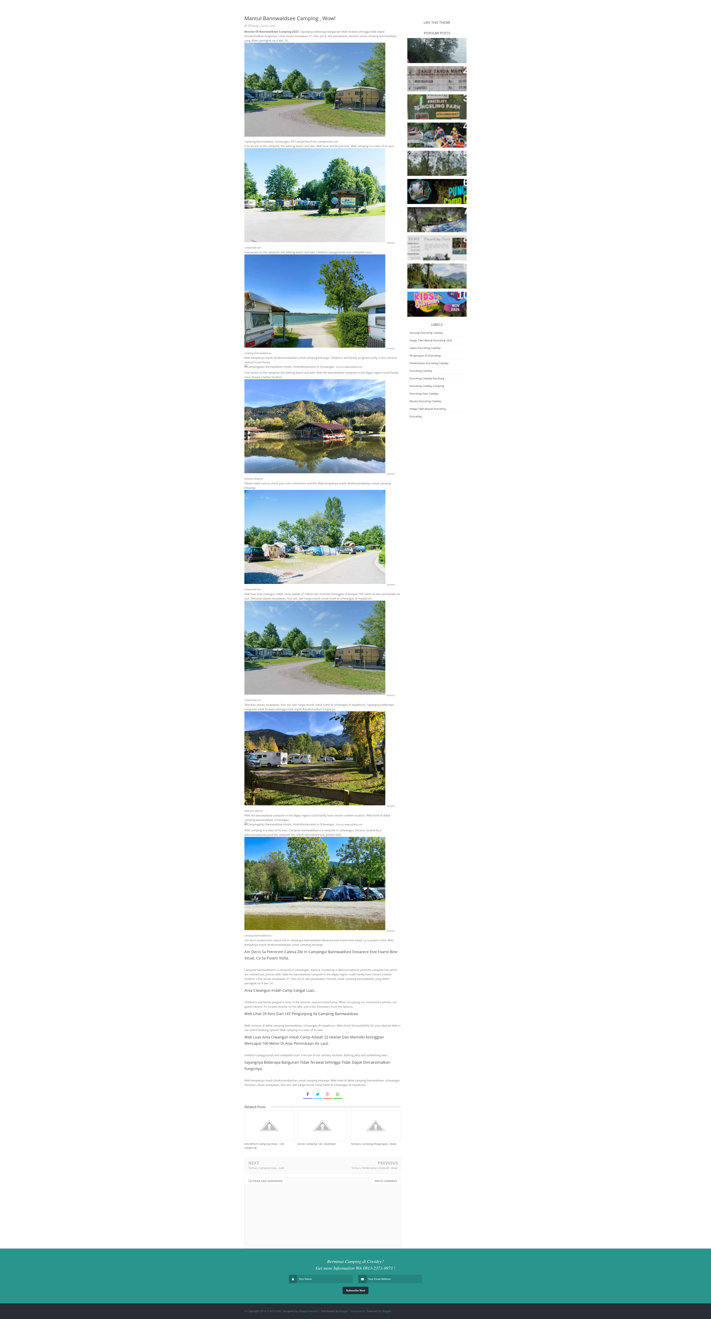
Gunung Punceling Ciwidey (426, 333)
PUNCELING (274, 1311)
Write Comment (386, 1181)
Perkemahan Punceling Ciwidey (429, 363)
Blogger (386, 1311)
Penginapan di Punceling (425, 355)
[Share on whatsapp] (337, 1094)
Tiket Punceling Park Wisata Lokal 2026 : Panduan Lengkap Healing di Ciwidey (436, 244)
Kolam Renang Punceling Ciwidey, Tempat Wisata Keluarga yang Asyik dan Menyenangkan (436, 75)
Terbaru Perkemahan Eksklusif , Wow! (374, 1168)
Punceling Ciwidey (421, 371)
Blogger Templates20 (352, 1311)
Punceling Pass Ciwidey (424, 393)
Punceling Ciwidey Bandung (427, 378)
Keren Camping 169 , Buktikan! (317, 1144)
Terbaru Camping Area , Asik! (266, 1168)
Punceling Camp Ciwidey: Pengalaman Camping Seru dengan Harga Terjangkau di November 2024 (432, 303)
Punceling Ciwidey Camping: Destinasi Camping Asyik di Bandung (432, 160)
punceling (416, 416)
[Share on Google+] (327, 1094)
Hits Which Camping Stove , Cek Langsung (264, 1145)
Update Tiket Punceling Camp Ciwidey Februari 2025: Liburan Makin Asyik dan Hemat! (434, 131)
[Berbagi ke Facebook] (307, 1094)
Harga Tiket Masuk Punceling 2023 (431, 340)
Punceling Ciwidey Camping (427, 386)
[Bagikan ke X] (317, 1094)
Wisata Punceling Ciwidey (425, 401)
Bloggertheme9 (308, 1311)
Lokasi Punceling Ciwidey (425, 348)
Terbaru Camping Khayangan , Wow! (374, 1144)
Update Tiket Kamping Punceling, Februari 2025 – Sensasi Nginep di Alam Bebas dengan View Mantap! (436, 188)
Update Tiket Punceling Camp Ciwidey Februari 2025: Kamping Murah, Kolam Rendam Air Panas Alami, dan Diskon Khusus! (435, 218)
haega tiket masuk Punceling (428, 409)
